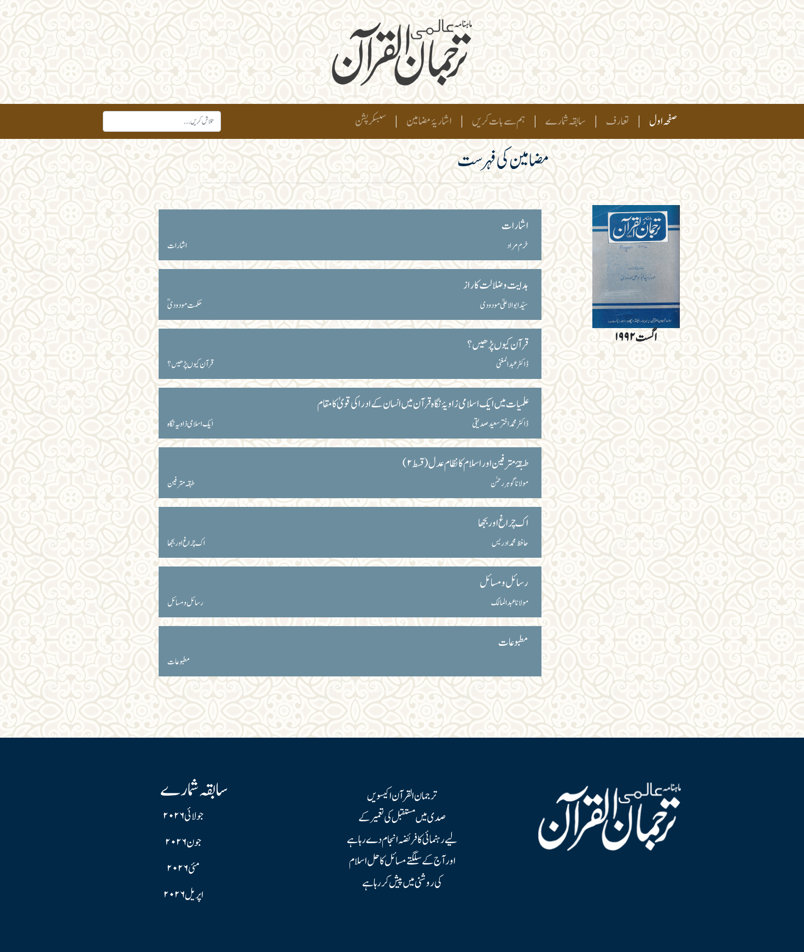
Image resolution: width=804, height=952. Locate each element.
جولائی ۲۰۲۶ (183, 816)
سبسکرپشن (370, 121)
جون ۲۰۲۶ (183, 842)
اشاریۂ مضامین (429, 121)
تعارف (617, 121)
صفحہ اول (661, 121)
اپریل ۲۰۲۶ (183, 895)
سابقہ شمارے (565, 121)
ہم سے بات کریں (498, 121)
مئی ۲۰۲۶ (183, 869)
